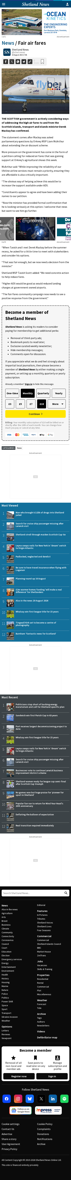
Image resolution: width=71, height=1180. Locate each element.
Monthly (28, 393)
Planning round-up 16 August (31, 578)
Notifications (44, 1139)
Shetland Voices (45, 922)
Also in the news (10, 909)
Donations (43, 1134)
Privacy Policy (9, 1149)
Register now (19, 1076)
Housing (6, 982)
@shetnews (18, 52)
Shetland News (20, 49)
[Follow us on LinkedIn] (53, 1099)
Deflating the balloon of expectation (35, 814)
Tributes (41, 918)
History (5, 978)
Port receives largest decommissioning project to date (41, 727)
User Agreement (11, 1144)
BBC (39, 947)
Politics (5, 997)
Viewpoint (6, 1038)
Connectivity (8, 936)
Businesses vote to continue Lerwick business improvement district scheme (39, 771)
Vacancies (42, 965)
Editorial (41, 905)
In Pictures (42, 914)
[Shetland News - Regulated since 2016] (48, 1110)
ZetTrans (41, 955)
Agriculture (7, 913)
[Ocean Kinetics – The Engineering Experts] (35, 22)
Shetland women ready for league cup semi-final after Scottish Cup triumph (41, 782)
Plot (39, 990)
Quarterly (43, 393)
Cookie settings (10, 1124)
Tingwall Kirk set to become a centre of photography (36, 624)
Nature (5, 989)
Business (6, 924)
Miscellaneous (44, 994)
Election (6, 955)
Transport (6, 1013)
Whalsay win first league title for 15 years (37, 611)
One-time (12, 393)
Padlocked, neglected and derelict (33, 556)
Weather (6, 1020)
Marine (5, 986)
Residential (42, 978)
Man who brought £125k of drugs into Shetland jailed (40, 514)
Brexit (4, 920)
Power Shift (7, 1001)
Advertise (7, 1134)
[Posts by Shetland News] (7, 52)
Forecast (41, 1004)
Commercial (44, 936)
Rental (40, 982)
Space (5, 1005)
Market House (44, 951)
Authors (41, 1021)
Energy (5, 963)
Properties (43, 975)
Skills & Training (44, 969)
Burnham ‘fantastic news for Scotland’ (36, 633)
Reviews (6, 1034)
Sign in (52, 1076)
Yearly (58, 393)
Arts (4, 917)
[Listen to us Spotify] (64, 1099)
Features (42, 911)
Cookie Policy (44, 1124)
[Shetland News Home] (35, 6)
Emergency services (12, 959)
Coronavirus (8, 940)
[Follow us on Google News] (20, 1110)
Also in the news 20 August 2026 (32, 600)
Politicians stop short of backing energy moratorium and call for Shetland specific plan (40, 705)
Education (6, 951)
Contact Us (8, 1129)
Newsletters (43, 1025)
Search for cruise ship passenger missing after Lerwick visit (39, 525)
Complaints (44, 1129)
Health (5, 974)
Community (7, 932)
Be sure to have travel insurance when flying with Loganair (41, 569)
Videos (41, 1031)
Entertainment (9, 966)
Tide (39, 1007)
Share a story (9, 1139)
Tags (39, 1017)
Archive (41, 1014)
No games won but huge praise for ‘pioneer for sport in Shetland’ (40, 793)
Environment (8, 970)
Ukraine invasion (10, 1016)
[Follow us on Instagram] (18, 1099)
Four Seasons (44, 930)
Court (4, 947)
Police (5, 993)
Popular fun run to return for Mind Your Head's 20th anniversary (39, 804)
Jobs (40, 961)
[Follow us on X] (41, 1099)
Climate (5, 928)
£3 (9, 404)
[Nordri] (35, 228)
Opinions (7, 1026)
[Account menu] (67, 4)
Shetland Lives (44, 926)
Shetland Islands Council (49, 943)
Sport (4, 1009)
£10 (42, 404)
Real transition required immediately (35, 825)
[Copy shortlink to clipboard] (30, 61)
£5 (20, 404)
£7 (31, 404)
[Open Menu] (3, 4)
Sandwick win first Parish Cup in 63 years (37, 715)
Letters (5, 1030)
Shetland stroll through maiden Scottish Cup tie (41, 534)
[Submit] (65, 893)
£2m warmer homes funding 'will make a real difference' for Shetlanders (39, 591)
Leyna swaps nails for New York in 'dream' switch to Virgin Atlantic (41, 547)
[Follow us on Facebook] (6, 1099)
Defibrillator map (47, 1037)
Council (5, 943)
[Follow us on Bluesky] (30, 1099)
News (8, 43)
